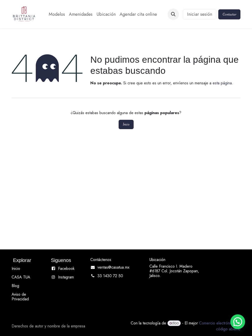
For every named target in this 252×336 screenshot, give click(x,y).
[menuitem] (57, 14)
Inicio (126, 124)
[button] (173, 14)
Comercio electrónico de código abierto (219, 326)
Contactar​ (229, 14)
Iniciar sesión (199, 14)
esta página (222, 83)
